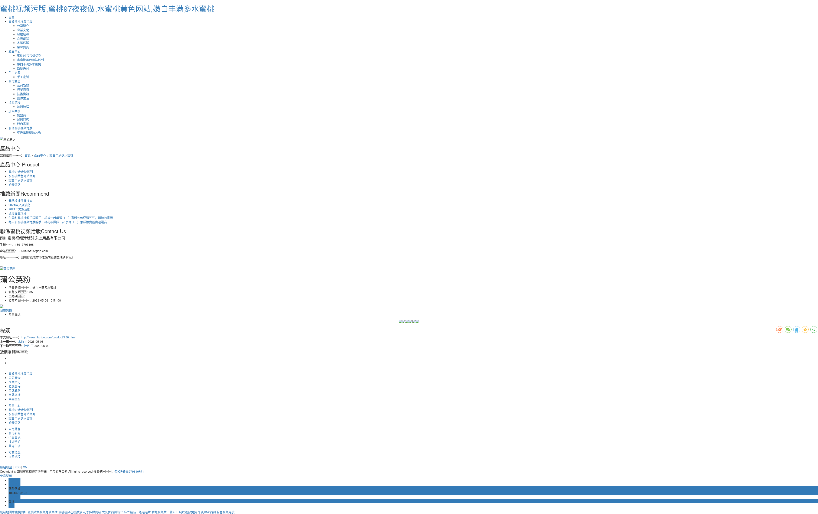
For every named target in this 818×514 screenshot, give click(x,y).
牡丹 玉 (29, 346)
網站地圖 (6, 467)
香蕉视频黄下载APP (165, 512)
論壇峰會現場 (17, 213)
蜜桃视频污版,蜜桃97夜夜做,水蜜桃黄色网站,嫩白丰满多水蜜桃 (107, 8)
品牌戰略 (23, 38)
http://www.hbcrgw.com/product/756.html (48, 337)
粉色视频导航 (226, 512)
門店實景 (23, 123)
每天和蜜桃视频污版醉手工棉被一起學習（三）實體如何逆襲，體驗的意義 (61, 217)
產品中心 (14, 51)
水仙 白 (23, 341)
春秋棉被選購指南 (20, 200)
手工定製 (14, 72)
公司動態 (14, 81)
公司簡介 (23, 25)
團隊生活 (23, 98)
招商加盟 (14, 452)
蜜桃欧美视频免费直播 (43, 512)
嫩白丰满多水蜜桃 (29, 64)
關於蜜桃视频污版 (20, 21)
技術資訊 (23, 94)
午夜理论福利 (207, 512)
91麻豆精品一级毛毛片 (136, 512)
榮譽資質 (23, 47)
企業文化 (23, 30)
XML (26, 467)
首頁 (11, 17)
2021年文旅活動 (19, 205)
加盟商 (21, 115)
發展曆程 (23, 34)
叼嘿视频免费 (188, 512)
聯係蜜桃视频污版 (20, 128)
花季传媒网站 (92, 512)
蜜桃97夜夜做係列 (29, 55)
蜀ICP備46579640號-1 (129, 471)
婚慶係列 (23, 68)
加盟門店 (23, 119)
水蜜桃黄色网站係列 (30, 60)
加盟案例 (14, 111)
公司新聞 (23, 85)
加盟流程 (14, 102)
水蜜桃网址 (19, 512)
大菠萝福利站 (111, 512)
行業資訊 (23, 89)
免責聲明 (6, 476)
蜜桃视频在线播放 (70, 512)
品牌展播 (23, 42)
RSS (17, 467)
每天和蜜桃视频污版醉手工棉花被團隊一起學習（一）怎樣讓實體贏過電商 (58, 222)
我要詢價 (6, 310)
